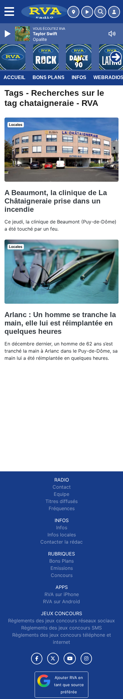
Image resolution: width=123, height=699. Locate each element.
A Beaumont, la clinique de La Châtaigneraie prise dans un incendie (55, 201)
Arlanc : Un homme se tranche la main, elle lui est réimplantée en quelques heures (60, 323)
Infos (79, 77)
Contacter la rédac (61, 542)
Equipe (61, 494)
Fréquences (62, 508)
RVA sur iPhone (61, 594)
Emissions (61, 568)
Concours (62, 575)
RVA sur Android (61, 601)
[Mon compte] (114, 12)
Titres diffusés (61, 501)
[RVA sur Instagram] (86, 658)
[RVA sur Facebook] (36, 658)
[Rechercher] (100, 12)
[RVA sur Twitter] (53, 658)
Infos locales (61, 535)
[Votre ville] (73, 12)
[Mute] (111, 33)
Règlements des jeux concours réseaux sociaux (61, 621)
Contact (62, 487)
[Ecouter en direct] (87, 12)
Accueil (14, 77)
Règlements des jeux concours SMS (61, 628)
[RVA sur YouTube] (70, 658)
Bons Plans (48, 77)
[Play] (8, 33)
